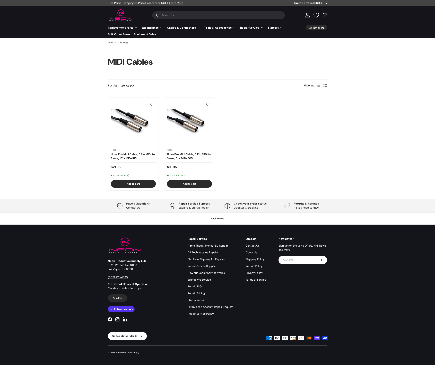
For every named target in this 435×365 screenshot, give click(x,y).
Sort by (113, 85)
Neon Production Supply (127, 352)
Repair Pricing (196, 293)
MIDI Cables (122, 43)
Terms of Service (256, 279)
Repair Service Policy (201, 313)
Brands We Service (199, 279)
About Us (251, 252)
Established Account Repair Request (210, 307)
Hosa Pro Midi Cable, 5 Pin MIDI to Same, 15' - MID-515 (133, 156)
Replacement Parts (120, 27)
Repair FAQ (195, 286)
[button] (325, 15)
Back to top (217, 218)
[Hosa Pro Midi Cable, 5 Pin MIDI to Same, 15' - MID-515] (133, 122)
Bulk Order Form (119, 34)
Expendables (150, 27)
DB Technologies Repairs (203, 252)
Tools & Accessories (218, 27)
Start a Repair (196, 300)
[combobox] (218, 15)
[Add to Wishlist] (152, 104)
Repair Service (249, 27)
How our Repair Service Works (206, 273)
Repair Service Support (202, 266)
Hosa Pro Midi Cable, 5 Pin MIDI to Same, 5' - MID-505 (189, 156)
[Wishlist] (316, 15)
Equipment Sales (145, 34)
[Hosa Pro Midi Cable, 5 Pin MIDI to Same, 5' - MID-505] (189, 122)
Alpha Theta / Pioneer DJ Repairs (208, 245)
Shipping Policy (255, 259)
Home (111, 43)
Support (273, 27)
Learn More (176, 3)
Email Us (117, 298)
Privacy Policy (254, 273)
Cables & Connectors (181, 27)
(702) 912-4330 (118, 277)
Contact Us (252, 245)
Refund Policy (254, 266)
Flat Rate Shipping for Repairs (206, 259)
